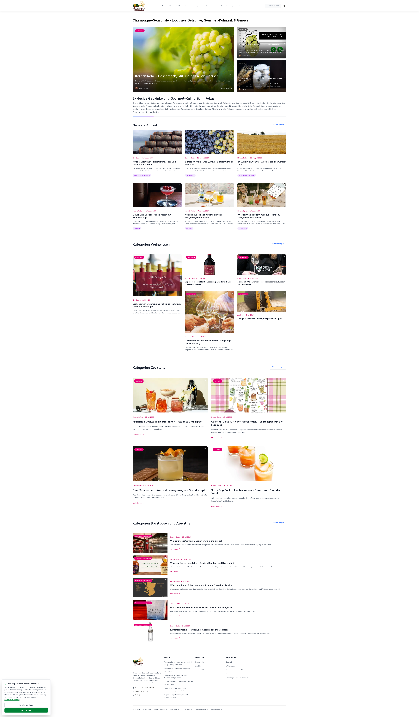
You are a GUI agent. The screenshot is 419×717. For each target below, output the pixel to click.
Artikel (167, 657)
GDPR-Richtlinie (187, 709)
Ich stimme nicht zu (26, 705)
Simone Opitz (190, 158)
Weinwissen (209, 6)
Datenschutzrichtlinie (160, 709)
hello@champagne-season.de (146, 695)
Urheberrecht (147, 709)
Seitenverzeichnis (216, 709)
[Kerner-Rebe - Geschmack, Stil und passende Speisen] (183, 59)
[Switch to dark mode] (284, 6)
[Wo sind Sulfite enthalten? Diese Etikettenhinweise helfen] (261, 42)
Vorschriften (136, 709)
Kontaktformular (175, 709)
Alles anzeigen (278, 124)
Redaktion (199, 657)
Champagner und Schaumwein (237, 6)
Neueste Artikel (167, 6)
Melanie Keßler (242, 158)
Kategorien (231, 657)
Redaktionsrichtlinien (201, 709)
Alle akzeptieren (26, 710)
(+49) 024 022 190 (141, 691)
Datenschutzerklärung (12, 700)
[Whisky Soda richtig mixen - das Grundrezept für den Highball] (261, 76)
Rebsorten (219, 6)
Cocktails (179, 6)
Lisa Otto (136, 158)
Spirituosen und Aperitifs (193, 6)
